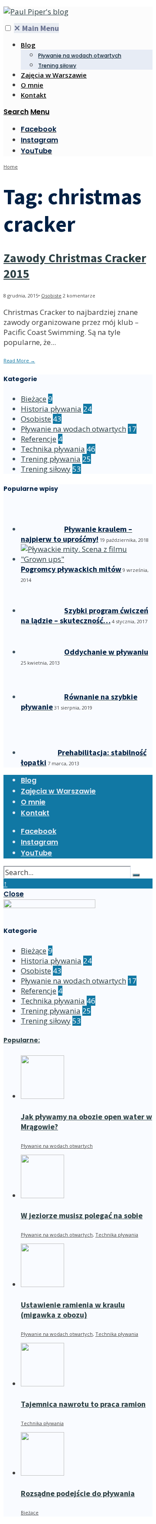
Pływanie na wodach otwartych (79, 55)
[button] (8, 28)
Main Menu (36, 28)
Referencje (38, 439)
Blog (28, 45)
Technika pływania (53, 449)
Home (10, 166)
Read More (19, 360)
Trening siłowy (57, 65)
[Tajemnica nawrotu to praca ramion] (42, 1384)
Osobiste (51, 295)
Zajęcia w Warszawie (54, 75)
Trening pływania (51, 459)
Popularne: (21, 1040)
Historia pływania (51, 409)
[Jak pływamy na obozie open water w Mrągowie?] (42, 1096)
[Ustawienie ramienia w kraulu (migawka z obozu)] (42, 1284)
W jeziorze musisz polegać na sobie (82, 1215)
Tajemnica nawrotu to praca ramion (83, 1404)
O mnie (32, 85)
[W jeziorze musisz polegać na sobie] (42, 1195)
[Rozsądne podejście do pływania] (42, 1473)
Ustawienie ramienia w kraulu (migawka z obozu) (73, 1310)
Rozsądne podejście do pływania (78, 1493)
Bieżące (33, 399)
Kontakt (33, 95)
